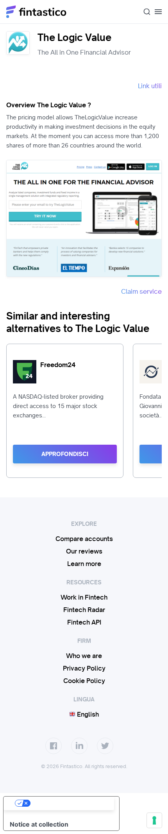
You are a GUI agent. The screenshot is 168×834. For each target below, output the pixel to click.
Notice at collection (39, 824)
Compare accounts (84, 539)
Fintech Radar (84, 610)
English (87, 714)
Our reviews (84, 551)
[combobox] (144, 12)
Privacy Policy (84, 668)
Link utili (150, 86)
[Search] (144, 12)
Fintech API (84, 622)
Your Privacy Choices (69, 803)
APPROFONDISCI (64, 454)
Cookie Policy (84, 681)
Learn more (84, 564)
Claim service (141, 291)
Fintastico (36, 11)
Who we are (84, 656)
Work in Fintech (84, 597)
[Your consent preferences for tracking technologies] (154, 820)
